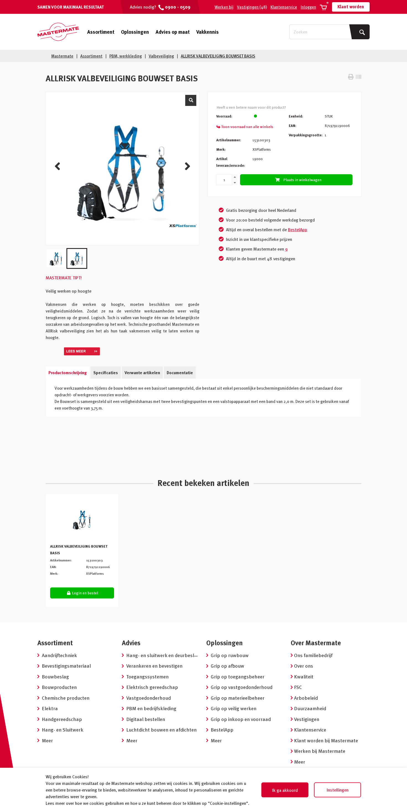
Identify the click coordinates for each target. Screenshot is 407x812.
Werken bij (224, 7)
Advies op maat (173, 31)
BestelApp (297, 229)
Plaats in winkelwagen (302, 180)
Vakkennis (207, 31)
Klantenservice (284, 7)
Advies (131, 642)
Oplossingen (135, 31)
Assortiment (100, 32)
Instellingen (338, 790)
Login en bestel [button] (84, 593)
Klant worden (351, 6)
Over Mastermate (316, 642)
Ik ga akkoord (285, 790)
